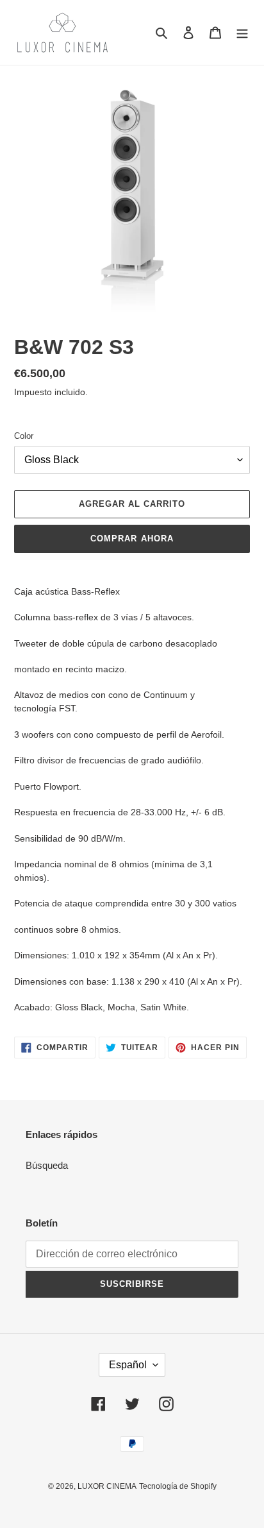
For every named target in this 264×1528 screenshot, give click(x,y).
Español (128, 1364)
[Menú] (242, 32)
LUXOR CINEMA (107, 1486)
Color (23, 436)
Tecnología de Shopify (178, 1486)
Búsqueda (47, 1165)
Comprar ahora (132, 538)
